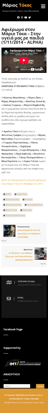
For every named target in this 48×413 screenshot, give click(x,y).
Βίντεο (4, 240)
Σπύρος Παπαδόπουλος (15, 215)
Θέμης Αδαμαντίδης (13, 205)
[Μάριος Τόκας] (17, 8)
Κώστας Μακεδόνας (34, 205)
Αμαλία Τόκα (22, 194)
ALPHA (8, 194)
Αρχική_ (43, 263)
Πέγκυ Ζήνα (27, 210)
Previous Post (28, 232)
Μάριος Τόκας (11, 210)
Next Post (19, 254)
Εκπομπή (28, 199)
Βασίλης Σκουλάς (12, 199)
